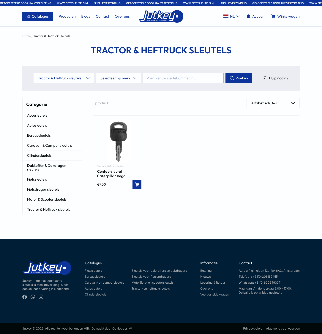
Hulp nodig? (278, 78)
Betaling (206, 270)
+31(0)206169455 (265, 276)
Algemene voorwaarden (283, 328)
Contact (102, 16)
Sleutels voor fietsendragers (151, 276)
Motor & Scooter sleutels (47, 199)
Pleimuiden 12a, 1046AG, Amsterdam (274, 270)
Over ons (122, 16)
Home (26, 36)
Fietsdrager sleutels (43, 189)
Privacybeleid (252, 328)
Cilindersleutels (39, 155)
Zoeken (242, 78)
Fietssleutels (37, 179)
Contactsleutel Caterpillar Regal (112, 173)
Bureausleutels (39, 135)
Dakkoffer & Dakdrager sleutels (46, 167)
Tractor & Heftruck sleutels (48, 209)
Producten (67, 16)
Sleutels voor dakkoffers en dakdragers (159, 270)
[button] (232, 16)
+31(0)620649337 (268, 282)
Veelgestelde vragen (214, 294)
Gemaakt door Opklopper (109, 328)
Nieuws (205, 276)
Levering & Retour (212, 282)
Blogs (85, 16)
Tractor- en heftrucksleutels (151, 288)
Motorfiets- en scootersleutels (153, 282)
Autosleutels (37, 125)
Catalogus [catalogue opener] (40, 16)
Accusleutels (37, 115)
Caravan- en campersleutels (104, 282)
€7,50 (101, 184)
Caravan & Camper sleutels (49, 145)
